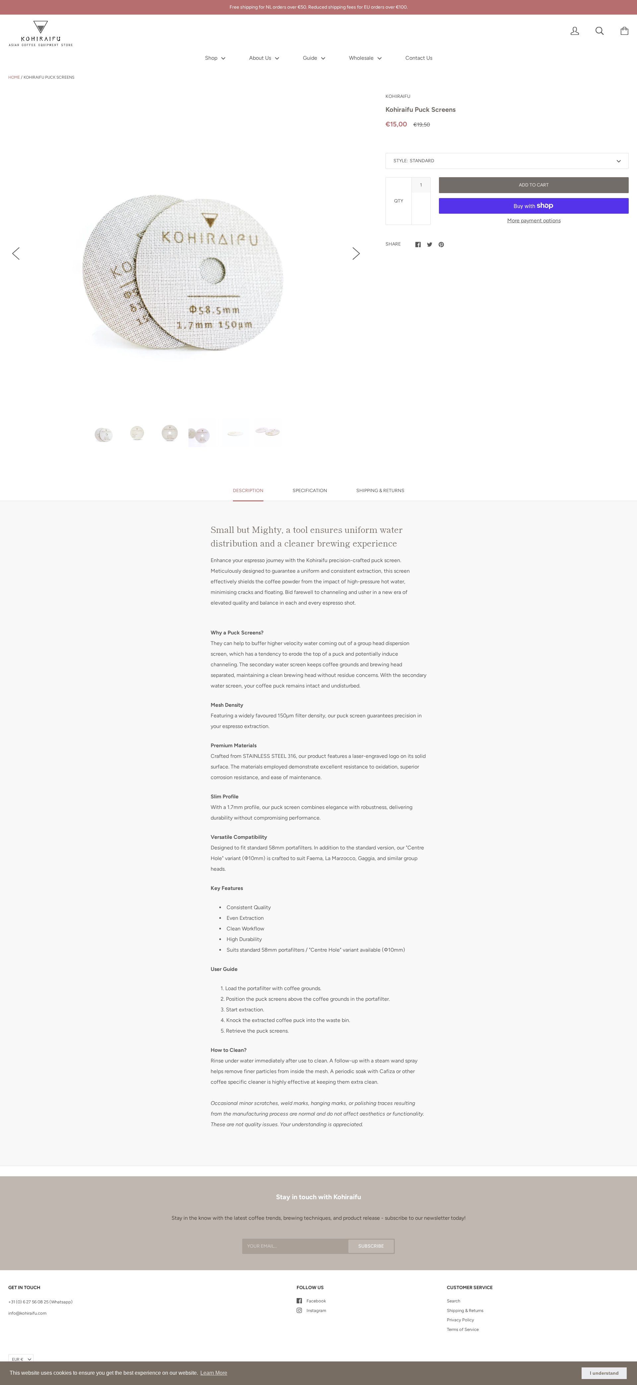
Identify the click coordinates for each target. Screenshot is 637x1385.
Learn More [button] (213, 1373)
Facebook (316, 1300)
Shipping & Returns (465, 1310)
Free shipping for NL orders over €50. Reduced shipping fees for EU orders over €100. (319, 7)
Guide (310, 58)
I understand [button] (604, 1373)
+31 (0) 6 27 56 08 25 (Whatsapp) (40, 1301)
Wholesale (362, 58)
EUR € (17, 1359)
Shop (212, 58)
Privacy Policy (460, 1319)
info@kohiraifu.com (27, 1313)
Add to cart (534, 185)
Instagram (316, 1310)
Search (453, 1300)
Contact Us (418, 58)
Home (14, 77)
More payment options (534, 220)
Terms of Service (463, 1329)
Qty (398, 201)
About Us (260, 58)
